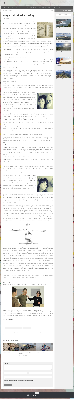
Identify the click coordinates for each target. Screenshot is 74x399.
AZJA (19, 7)
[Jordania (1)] (63, 60)
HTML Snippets (33, 398)
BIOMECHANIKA (42, 7)
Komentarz (6, 363)
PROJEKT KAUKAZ (40, 352)
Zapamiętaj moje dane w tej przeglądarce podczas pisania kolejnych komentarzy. (18, 380)
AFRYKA (14, 7)
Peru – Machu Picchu (60, 78)
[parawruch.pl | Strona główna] (4, 3)
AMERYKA (25, 7)
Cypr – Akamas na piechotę (62, 27)
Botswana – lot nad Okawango (62, 41)
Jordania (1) (58, 65)
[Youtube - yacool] (70, 10)
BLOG (4, 7)
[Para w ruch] (65, 10)
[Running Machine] (63, 10)
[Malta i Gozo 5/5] (11, 347)
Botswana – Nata (59, 51)
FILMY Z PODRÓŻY (33, 7)
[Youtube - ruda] (69, 10)
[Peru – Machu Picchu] (63, 74)
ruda (4, 18)
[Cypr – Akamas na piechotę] (63, 23)
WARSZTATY (56, 7)
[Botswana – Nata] (63, 47)
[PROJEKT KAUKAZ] (44, 347)
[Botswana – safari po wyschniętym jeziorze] (27, 347)
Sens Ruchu (9, 10)
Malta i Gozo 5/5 (6, 352)
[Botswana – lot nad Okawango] (63, 36)
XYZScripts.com (41, 398)
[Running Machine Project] (67, 10)
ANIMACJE (50, 7)
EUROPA (8, 7)
